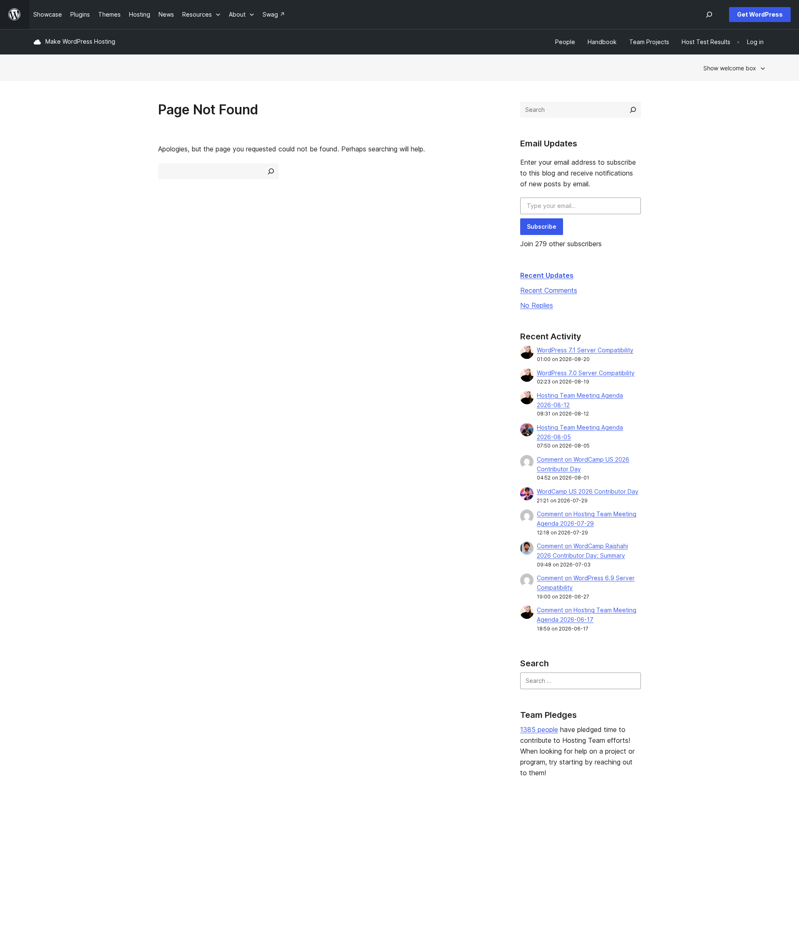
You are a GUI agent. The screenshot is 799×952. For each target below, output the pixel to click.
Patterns (193, 872)
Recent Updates (546, 275)
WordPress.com (651, 832)
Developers (346, 859)
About (41, 832)
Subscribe (541, 226)
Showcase (195, 832)
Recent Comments (548, 290)
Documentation (351, 846)
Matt (635, 846)
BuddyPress (646, 872)
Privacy (43, 872)
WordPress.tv (352, 872)
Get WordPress (760, 14)
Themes (192, 846)
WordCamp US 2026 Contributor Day (587, 491)
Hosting (44, 859)
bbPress (641, 859)
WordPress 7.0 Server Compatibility (586, 372)
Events (487, 846)
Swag (489, 872)
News (41, 846)
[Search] (633, 110)
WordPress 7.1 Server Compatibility (585, 350)
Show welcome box (729, 68)
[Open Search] (709, 14)
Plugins (191, 859)
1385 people (539, 729)
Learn (337, 832)
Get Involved (496, 832)
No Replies (536, 305)
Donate (491, 859)
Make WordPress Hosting (80, 41)
